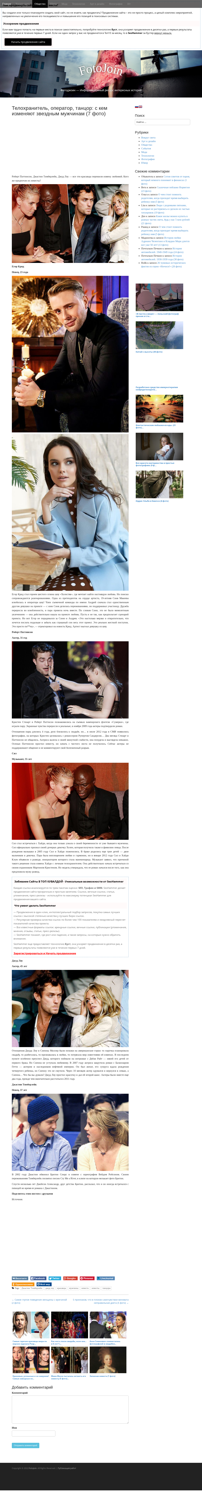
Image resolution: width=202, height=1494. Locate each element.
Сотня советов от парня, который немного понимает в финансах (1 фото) (165, 180)
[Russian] (136, 106)
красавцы (61, 1288)
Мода (64, 4)
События (146, 148)
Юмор (53, 4)
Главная (6, 4)
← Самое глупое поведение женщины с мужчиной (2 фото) (39, 1301)
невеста (85, 1288)
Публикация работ (67, 1468)
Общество (40, 4)
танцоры (106, 1288)
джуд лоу (49, 1288)
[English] (140, 106)
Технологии (78, 4)
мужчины (73, 1288)
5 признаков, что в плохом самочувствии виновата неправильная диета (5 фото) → (101, 1301)
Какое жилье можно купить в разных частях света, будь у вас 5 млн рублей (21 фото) (165, 220)
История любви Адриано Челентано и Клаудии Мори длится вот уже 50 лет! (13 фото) (165, 241)
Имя (14, 1427)
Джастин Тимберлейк (31, 1288)
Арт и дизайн (97, 4)
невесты (95, 1288)
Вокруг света (23, 4)
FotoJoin (33, 1468)
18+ (129, 4)
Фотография (115, 4)
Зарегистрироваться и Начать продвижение (45, 953)
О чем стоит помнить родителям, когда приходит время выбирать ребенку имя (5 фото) (164, 198)
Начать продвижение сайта (28, 42)
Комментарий (20, 1392)
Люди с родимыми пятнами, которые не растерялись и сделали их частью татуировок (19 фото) (165, 209)
